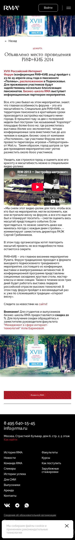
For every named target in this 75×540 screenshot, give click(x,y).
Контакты (10, 495)
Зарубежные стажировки (50, 470)
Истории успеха (15, 474)
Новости (10, 457)
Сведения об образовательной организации (30, 515)
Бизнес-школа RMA (37, 91)
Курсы (46, 457)
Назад (13, 41)
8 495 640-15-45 (19, 423)
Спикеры (10, 468)
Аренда (9, 490)
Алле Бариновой (32, 328)
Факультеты (50, 452)
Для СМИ (10, 479)
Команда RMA (13, 463)
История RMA (13, 452)
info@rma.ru (15, 428)
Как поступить (51, 463)
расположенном (31, 81)
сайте (43, 304)
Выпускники (12, 485)
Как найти (10, 439)
